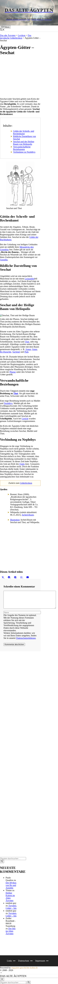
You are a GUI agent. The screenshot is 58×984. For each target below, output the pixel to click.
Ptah (26, 352)
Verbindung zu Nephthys (24, 152)
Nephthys (8, 403)
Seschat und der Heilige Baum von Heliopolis (23, 142)
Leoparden (29, 278)
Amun (28, 349)
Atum (34, 349)
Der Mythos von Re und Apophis (11, 885)
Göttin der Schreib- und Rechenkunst (23, 132)
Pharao (13, 372)
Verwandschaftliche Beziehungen (22, 148)
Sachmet (16, 352)
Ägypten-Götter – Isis (11, 906)
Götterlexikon (26, 483)
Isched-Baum (28, 515)
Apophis (4, 260)
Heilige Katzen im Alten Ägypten (10, 897)
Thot (27, 341)
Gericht (25, 418)
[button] (4, 30)
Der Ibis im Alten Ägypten (10, 931)
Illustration (15, 520)
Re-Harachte (5, 352)
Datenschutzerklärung (26, 638)
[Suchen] (2, 861)
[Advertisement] (20, 77)
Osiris (22, 464)
